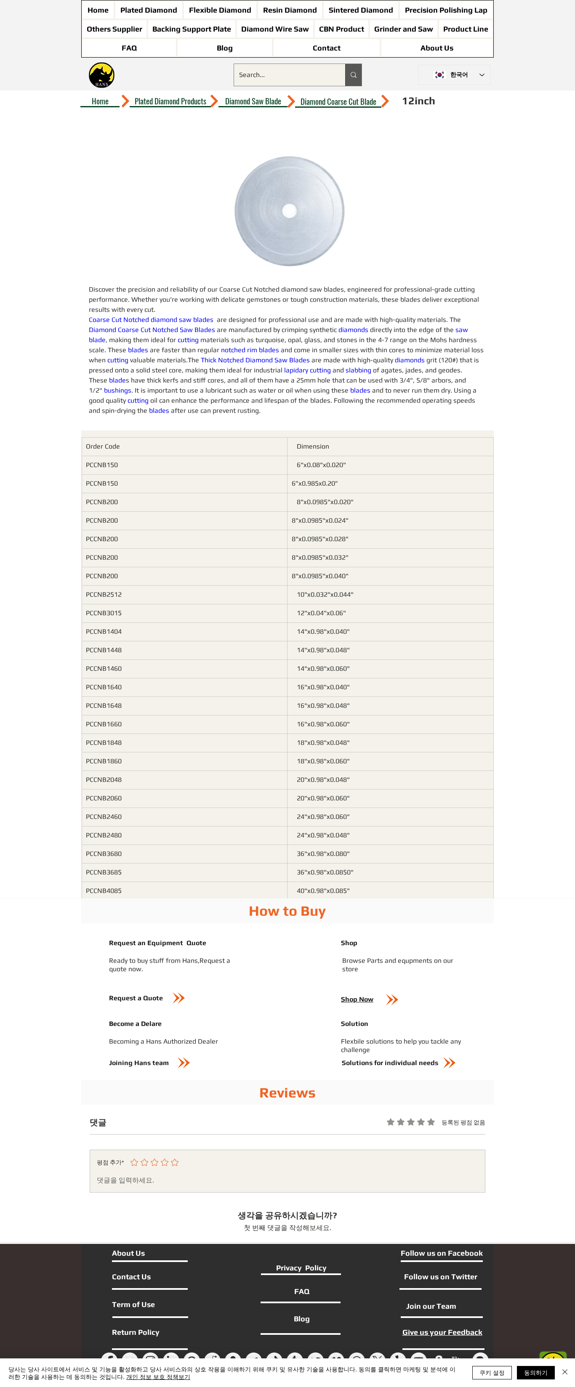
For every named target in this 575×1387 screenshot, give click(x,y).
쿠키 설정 (492, 1372)
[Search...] (353, 75)
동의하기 (536, 1372)
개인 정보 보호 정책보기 (158, 1376)
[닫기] (565, 1372)
